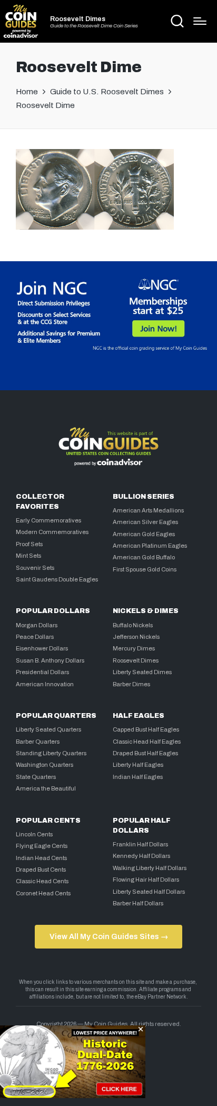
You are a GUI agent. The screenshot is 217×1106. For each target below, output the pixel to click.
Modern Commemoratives (52, 532)
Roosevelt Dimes (77, 19)
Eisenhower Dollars (42, 648)
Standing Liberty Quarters (51, 753)
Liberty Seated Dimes (142, 672)
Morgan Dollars (36, 625)
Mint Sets (28, 555)
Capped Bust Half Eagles (146, 729)
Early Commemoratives (48, 520)
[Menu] (199, 21)
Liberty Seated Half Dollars (149, 891)
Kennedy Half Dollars (141, 856)
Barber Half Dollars (138, 903)
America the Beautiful (46, 788)
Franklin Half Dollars (140, 844)
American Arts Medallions (148, 510)
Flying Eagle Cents (41, 846)
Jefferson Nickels (136, 637)
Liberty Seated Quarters (48, 729)
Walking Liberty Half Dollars (149, 868)
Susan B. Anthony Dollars (50, 660)
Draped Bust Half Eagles (145, 753)
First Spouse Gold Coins (144, 569)
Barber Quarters (38, 741)
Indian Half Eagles (138, 777)
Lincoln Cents (34, 834)
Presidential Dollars (42, 672)
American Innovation (45, 684)
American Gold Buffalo (144, 557)
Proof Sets (29, 544)
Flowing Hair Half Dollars (146, 879)
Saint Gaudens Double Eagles (57, 579)
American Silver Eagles (145, 522)
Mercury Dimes (134, 648)
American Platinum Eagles (150, 545)
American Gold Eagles (144, 534)
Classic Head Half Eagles (147, 741)
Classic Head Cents (42, 881)
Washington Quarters (44, 765)
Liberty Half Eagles (138, 765)
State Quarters (36, 777)
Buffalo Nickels (133, 625)
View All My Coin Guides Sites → (109, 936)
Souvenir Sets (35, 568)
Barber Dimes (131, 684)
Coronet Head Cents (43, 893)
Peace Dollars (35, 637)
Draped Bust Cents (41, 869)
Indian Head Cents (41, 858)
